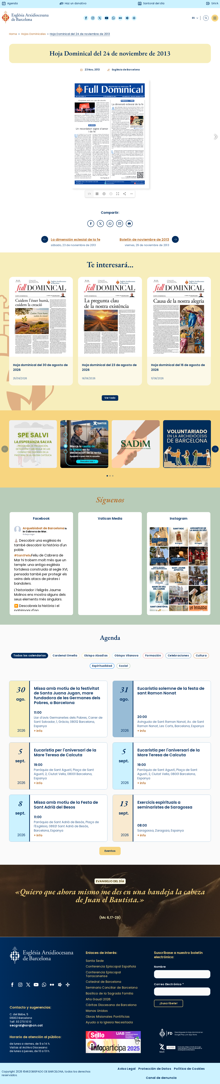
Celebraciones (178, 695)
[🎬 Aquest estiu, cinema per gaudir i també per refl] (178, 595)
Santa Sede (95, 1000)
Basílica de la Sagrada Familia (109, 1033)
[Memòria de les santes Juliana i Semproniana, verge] (159, 615)
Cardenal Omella (65, 695)
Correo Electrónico (169, 1023)
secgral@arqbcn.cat (26, 1065)
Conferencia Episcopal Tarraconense (103, 1014)
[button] (215, 488)
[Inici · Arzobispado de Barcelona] (28, 18)
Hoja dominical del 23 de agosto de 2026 (109, 406)
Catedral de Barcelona (103, 1021)
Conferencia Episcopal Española (111, 1006)
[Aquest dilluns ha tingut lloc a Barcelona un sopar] (178, 634)
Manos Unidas (97, 1050)
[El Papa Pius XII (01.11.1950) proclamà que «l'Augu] (198, 576)
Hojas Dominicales (33, 34)
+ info (38, 770)
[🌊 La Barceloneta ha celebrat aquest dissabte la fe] (198, 615)
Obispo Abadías (96, 695)
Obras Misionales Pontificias (108, 1056)
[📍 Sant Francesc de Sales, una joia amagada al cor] (159, 595)
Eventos (110, 890)
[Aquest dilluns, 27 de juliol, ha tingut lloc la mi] (198, 595)
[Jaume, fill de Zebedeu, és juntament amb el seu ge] (178, 615)
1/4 (89, 233)
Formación (153, 695)
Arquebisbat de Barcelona (43, 568)
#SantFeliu (22, 595)
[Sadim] (33, 484)
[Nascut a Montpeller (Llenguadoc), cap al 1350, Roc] (178, 576)
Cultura (201, 695)
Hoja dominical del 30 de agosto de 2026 (40, 406)
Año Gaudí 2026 (98, 1039)
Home (13, 34)
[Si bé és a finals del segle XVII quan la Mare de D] (159, 634)
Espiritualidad (102, 705)
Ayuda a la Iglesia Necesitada (109, 1062)
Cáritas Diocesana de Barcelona (111, 1044)
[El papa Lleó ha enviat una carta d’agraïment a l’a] (198, 634)
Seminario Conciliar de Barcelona (112, 1027)
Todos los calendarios (29, 695)
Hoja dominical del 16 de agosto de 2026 (178, 406)
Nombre (160, 1006)
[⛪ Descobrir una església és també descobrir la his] (159, 576)
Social (123, 705)
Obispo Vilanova (126, 695)
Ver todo (109, 437)
